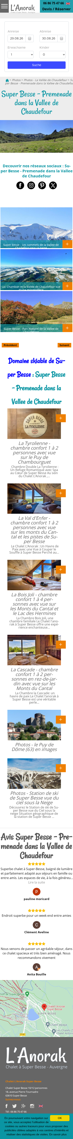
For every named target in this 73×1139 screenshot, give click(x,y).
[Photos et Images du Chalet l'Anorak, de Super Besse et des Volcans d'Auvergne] (36, 1058)
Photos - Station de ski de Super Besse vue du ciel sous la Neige (34, 798)
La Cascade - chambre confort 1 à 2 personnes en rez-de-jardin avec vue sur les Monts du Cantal (34, 678)
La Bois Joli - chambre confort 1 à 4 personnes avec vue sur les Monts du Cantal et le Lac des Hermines (34, 603)
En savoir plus (58, 1134)
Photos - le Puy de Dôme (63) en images (34, 746)
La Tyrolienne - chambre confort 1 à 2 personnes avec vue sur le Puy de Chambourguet (34, 452)
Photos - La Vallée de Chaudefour (45, 80)
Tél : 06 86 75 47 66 (15, 1111)
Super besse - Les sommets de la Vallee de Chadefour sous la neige (31, 246)
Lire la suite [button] (36, 882)
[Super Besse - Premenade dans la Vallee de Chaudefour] (23, 10)
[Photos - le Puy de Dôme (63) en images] (61, 719)
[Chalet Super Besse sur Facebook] (8, 1105)
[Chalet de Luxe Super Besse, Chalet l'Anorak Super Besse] (7, 80)
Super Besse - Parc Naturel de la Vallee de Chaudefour (31, 330)
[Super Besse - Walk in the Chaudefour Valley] (68, 3)
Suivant (64, 345)
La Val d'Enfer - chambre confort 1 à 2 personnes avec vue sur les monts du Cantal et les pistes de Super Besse (34, 529)
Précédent (10, 345)
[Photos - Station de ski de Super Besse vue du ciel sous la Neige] (61, 768)
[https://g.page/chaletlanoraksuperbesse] (25, 1105)
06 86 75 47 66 (53, 3)
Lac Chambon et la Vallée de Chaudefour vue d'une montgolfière (31, 288)
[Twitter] (16, 1105)
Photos (16, 80)
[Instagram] (34, 1105)
